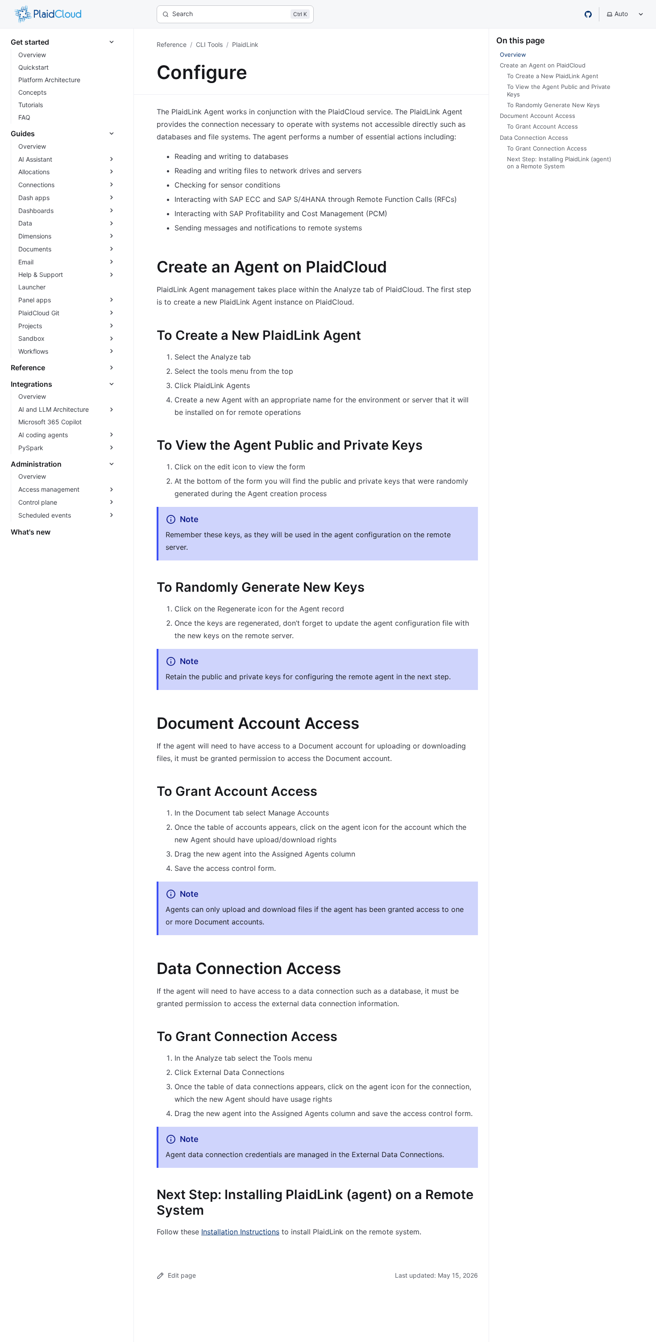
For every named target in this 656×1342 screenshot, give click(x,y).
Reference (172, 44)
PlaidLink (245, 44)
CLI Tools (209, 44)
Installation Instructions (240, 1231)
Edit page (182, 1275)
